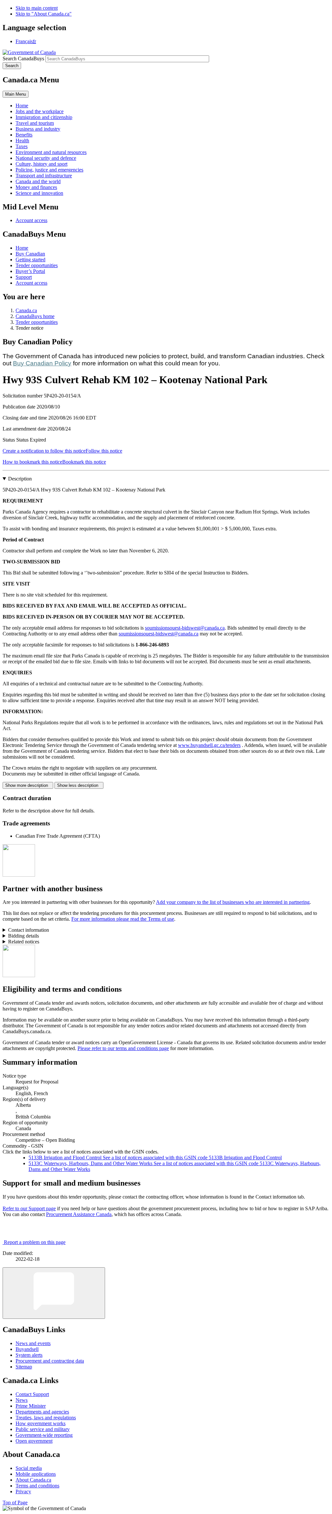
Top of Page (15, 1502)
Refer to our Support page (29, 1208)
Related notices (23, 941)
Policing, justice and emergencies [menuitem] (49, 169)
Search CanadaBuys (23, 58)
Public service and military (43, 1429)
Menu (15, 94)
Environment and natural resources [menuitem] (51, 152)
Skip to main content (37, 8)
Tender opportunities (37, 265)
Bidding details (23, 936)
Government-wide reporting (44, 1435)
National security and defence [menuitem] (46, 158)
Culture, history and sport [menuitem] (41, 164)
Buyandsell (27, 1349)
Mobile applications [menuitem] (36, 1474)
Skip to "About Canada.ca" (44, 14)
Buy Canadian (30, 253)
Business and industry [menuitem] (38, 129)
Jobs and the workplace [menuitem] (40, 111)
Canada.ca (26, 310)
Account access (31, 220)
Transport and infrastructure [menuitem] (44, 175)
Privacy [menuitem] (23, 1491)
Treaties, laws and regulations (46, 1417)
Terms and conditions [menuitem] (37, 1485)
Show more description (28, 785)
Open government (34, 1441)
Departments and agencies (42, 1411)
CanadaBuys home (35, 316)
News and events (33, 1343)
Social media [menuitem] (29, 1468)
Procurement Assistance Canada (79, 1214)
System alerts (29, 1355)
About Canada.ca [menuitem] (33, 1480)
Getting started (30, 259)
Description (20, 478)
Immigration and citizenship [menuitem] (44, 117)
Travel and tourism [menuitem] (35, 123)
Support (24, 277)
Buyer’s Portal (30, 271)
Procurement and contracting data (50, 1361)
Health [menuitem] (22, 140)
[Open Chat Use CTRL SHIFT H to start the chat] (54, 1293)
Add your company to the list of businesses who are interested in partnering (233, 902)
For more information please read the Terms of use (122, 919)
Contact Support (32, 1394)
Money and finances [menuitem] (36, 187)
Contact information (28, 930)
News (22, 1400)
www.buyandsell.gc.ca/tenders (209, 745)
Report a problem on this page (34, 1242)
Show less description (79, 785)
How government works (40, 1423)
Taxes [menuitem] (22, 146)
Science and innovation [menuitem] (39, 193)
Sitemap (24, 1366)
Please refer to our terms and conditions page (123, 1048)
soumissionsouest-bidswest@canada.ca (185, 628)
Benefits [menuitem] (24, 134)
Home (22, 248)
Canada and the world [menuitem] (38, 181)
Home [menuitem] (22, 105)
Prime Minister (31, 1406)
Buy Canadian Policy (42, 363)
